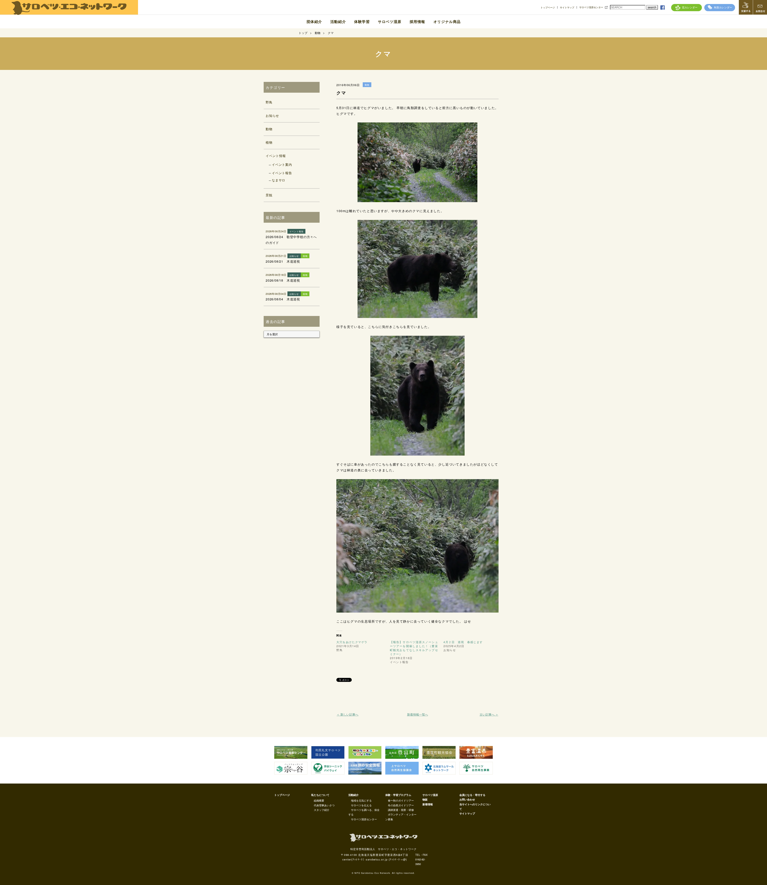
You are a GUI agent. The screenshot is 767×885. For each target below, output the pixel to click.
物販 (425, 799)
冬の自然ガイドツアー (401, 805)
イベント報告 (282, 173)
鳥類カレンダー (723, 7)
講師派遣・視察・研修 (401, 810)
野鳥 (269, 102)
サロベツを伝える (361, 805)
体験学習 (362, 21)
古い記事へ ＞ (489, 714)
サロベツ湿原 (389, 21)
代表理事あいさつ (324, 805)
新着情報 (427, 804)
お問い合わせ (467, 799)
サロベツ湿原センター (591, 7)
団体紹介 (314, 21)
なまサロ (278, 180)
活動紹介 (338, 21)
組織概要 (319, 800)
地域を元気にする (361, 800)
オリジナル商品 (447, 21)
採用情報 (417, 21)
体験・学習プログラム (398, 795)
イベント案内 (282, 164)
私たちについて (320, 795)
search (652, 7)
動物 (269, 129)
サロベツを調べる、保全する (364, 812)
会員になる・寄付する (472, 795)
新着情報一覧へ (417, 714)
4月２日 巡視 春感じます (463, 642)
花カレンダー (689, 7)
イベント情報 (276, 155)
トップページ (547, 7)
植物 (269, 142)
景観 (269, 195)
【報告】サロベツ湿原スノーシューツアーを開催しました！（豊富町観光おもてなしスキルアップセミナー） (414, 648)
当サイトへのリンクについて (475, 806)
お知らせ (272, 115)
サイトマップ (567, 7)
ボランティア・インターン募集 (400, 816)
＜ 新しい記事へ (347, 714)
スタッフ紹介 (321, 810)
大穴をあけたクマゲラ (352, 642)
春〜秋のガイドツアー (401, 800)
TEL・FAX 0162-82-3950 (421, 859)
